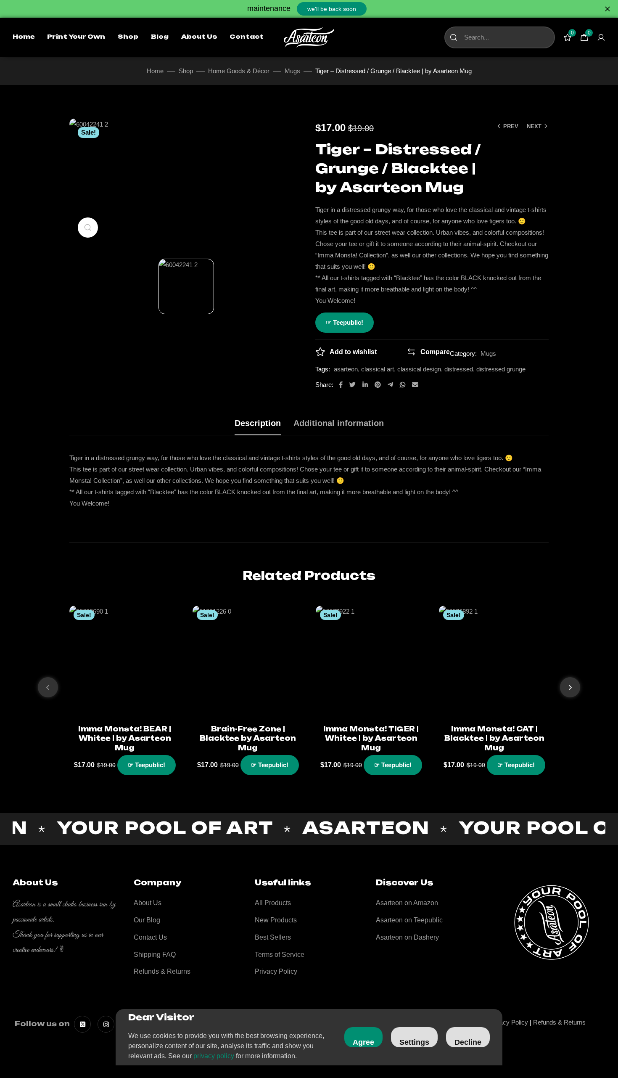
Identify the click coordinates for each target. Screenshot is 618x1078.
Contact (247, 37)
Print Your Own (76, 37)
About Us (199, 37)
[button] (332, 9)
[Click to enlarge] (88, 227)
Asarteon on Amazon (407, 902)
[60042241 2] (186, 286)
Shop (128, 37)
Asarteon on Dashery (407, 937)
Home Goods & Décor (238, 70)
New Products (276, 920)
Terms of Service (279, 954)
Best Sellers (273, 937)
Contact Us (150, 937)
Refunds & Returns (162, 971)
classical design (419, 369)
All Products (273, 902)
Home (23, 37)
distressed (458, 369)
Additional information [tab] (338, 423)
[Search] (453, 37)
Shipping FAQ (155, 954)
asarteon (346, 369)
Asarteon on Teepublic (409, 920)
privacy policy (213, 1055)
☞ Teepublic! (344, 322)
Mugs (292, 70)
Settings (414, 1042)
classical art (377, 369)
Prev (510, 126)
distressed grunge (501, 369)
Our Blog (147, 920)
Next (534, 126)
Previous (48, 687)
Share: (324, 384)
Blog (160, 37)
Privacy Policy (276, 971)
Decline (467, 1042)
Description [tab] (258, 423)
